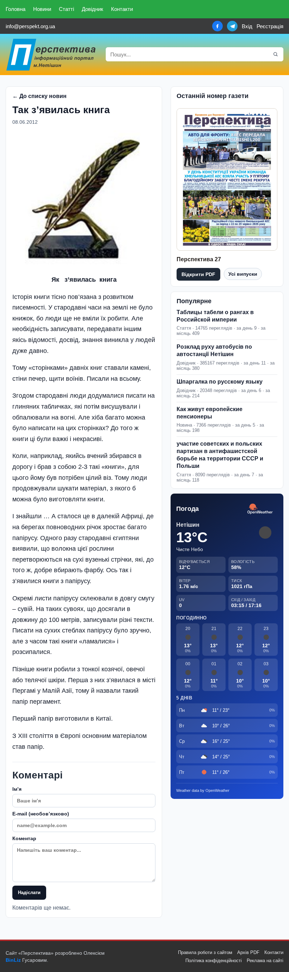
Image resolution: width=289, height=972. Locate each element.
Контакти (122, 9)
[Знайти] (276, 54)
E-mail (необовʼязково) (40, 814)
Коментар (24, 838)
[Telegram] (232, 26)
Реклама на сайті (265, 960)
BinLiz (13, 960)
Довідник (92, 9)
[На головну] (51, 54)
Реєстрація (270, 26)
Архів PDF (248, 952)
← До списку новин (39, 96)
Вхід (247, 26)
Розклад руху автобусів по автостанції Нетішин (214, 350)
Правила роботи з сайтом (205, 952)
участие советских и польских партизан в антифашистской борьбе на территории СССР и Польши (220, 455)
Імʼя (16, 789)
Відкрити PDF (198, 274)
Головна (15, 9)
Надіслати (29, 892)
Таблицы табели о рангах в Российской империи (215, 316)
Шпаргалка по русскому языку (220, 382)
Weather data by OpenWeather (202, 790)
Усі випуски (242, 274)
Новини (42, 9)
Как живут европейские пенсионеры (209, 413)
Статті (66, 9)
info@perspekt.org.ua (30, 26)
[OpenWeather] (260, 509)
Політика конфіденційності (213, 960)
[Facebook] (217, 26)
